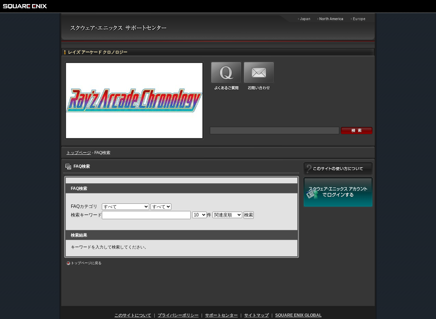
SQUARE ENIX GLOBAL (298, 315)
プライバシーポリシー (178, 315)
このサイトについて (132, 315)
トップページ (78, 152)
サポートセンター (221, 315)
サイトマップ (256, 315)
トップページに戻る (86, 263)
